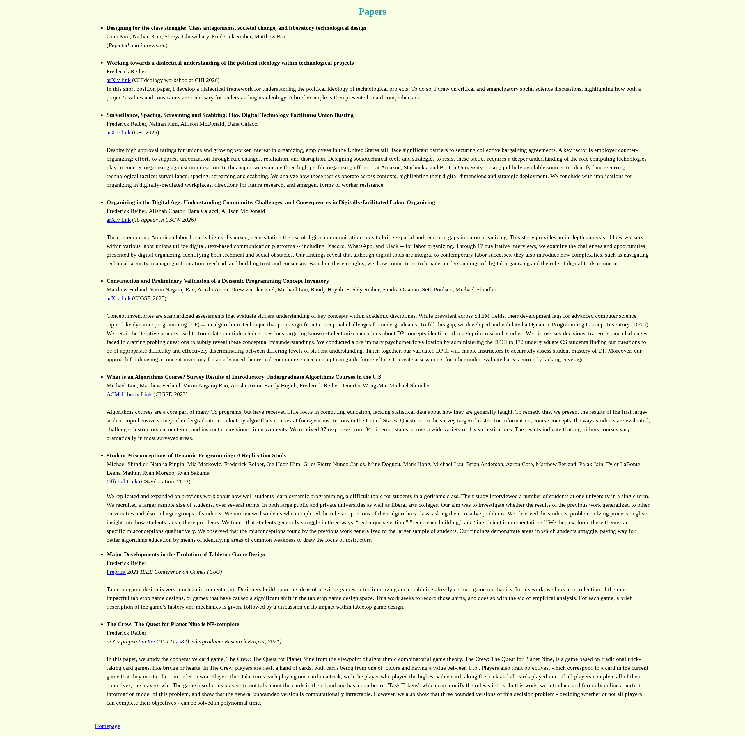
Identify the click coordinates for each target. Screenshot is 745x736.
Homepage (107, 726)
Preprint (116, 571)
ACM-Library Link (129, 394)
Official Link (122, 481)
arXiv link (119, 80)
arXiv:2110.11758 (163, 641)
